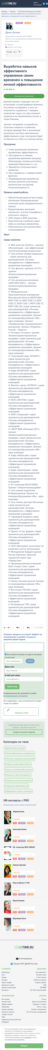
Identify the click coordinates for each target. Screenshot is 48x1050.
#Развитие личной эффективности (18, 764)
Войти (36, 3)
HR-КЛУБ (42, 996)
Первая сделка (7, 1004)
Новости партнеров (9, 988)
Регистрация (38, 5)
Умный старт (6, 1002)
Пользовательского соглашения (15, 696)
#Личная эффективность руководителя (19, 753)
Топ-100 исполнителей (38, 990)
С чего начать (41, 977)
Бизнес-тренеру (7, 1009)
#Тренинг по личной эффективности (18, 769)
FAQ (44, 985)
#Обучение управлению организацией (19, 758)
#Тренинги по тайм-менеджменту (17, 775)
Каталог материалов (38, 1009)
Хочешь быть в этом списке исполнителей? (19, 805)
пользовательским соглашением (14, 1039)
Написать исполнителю (24, 96)
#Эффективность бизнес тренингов (18, 791)
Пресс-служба (7, 982)
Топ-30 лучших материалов (36, 1012)
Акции (4, 977)
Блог (3, 975)
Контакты (5, 990)
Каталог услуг (41, 975)
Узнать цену (12, 686)
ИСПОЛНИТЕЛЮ (8, 996)
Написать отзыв (21, 713)
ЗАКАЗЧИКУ (41, 969)
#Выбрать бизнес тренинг (15, 748)
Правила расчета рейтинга (11, 1020)
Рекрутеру (5, 1007)
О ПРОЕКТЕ (6, 969)
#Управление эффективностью (16, 786)
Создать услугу (7, 1014)
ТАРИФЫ (43, 988)
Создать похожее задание (24, 732)
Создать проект (40, 982)
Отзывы (4, 980)
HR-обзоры (6, 972)
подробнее (27, 1037)
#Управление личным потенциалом (18, 780)
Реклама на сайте (8, 985)
